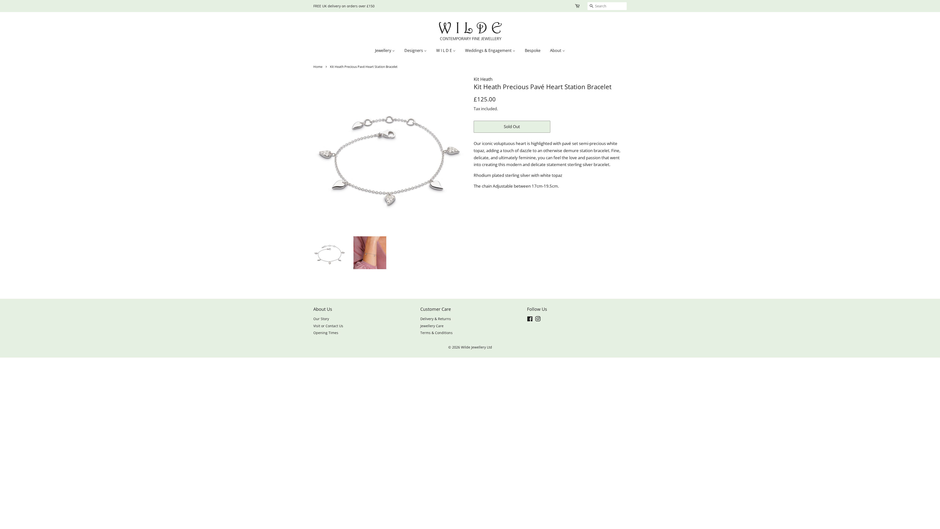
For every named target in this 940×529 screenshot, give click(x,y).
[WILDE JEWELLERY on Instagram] (537, 319)
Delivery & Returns (435, 318)
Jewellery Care (432, 326)
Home (317, 66)
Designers (414, 50)
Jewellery (383, 50)
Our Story (321, 318)
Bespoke (532, 50)
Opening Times (325, 332)
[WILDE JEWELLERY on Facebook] (530, 319)
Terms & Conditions (436, 332)
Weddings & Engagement (489, 50)
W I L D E (444, 50)
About (556, 50)
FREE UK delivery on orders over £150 (344, 6)
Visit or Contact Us (328, 326)
